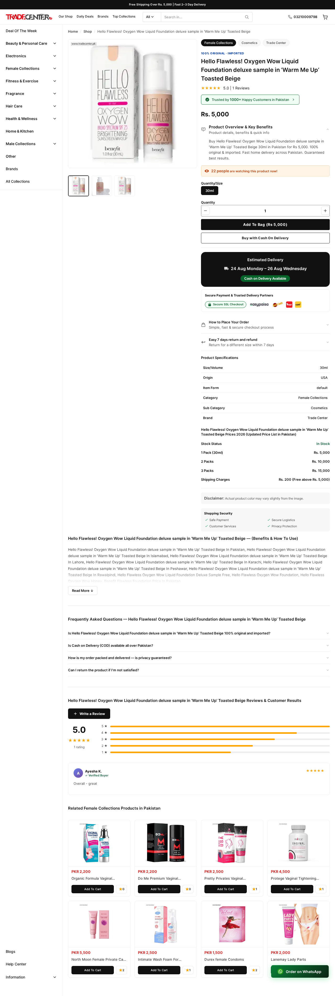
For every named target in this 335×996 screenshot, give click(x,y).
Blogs (10, 951)
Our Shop (65, 16)
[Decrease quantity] (205, 211)
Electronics (16, 56)
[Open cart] (325, 17)
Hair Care (14, 106)
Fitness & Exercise (22, 81)
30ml (209, 190)
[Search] (246, 17)
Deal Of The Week (21, 30)
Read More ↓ (82, 590)
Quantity (208, 202)
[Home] (28, 17)
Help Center (16, 964)
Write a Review (92, 714)
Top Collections (124, 16)
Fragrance (15, 93)
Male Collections (21, 143)
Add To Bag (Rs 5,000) (265, 224)
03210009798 (305, 17)
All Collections (18, 181)
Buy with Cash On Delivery (265, 238)
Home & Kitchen (20, 131)
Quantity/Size (212, 183)
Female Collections (23, 68)
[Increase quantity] (325, 211)
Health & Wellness (21, 118)
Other (11, 156)
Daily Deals (85, 16)
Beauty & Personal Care (26, 43)
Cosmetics (249, 43)
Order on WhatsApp (303, 971)
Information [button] (15, 977)
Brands (103, 16)
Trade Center (276, 43)
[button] (31, 43)
